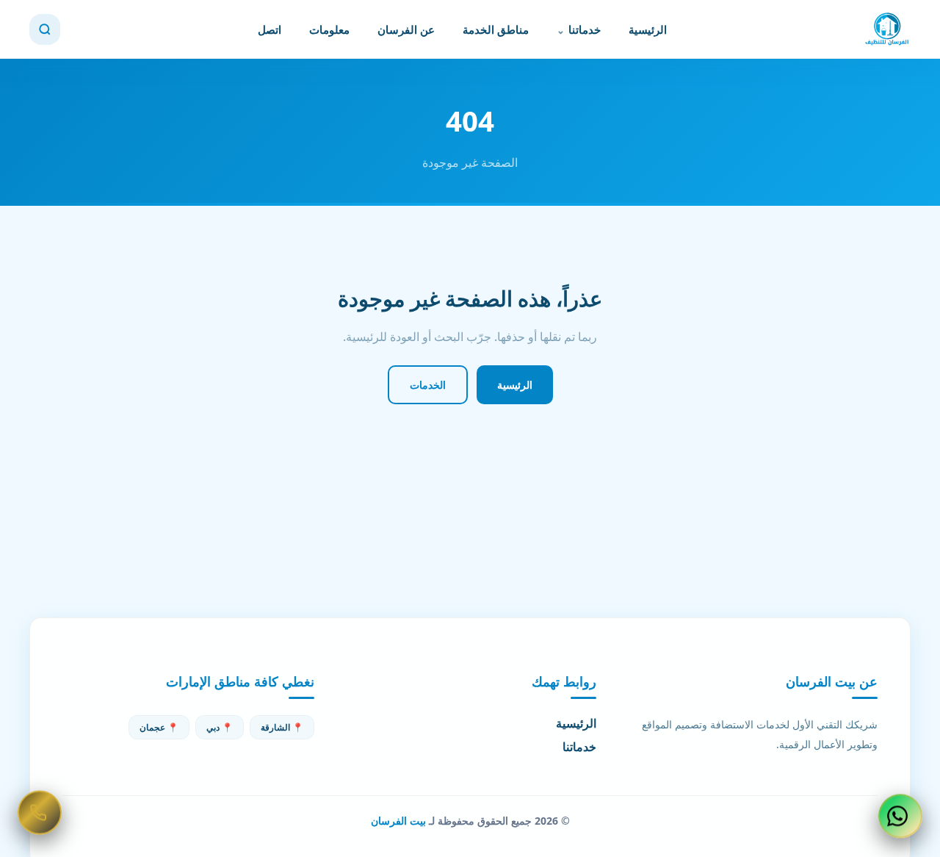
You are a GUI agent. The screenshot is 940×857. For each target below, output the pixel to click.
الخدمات (428, 385)
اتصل (269, 29)
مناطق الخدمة (496, 29)
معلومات (329, 29)
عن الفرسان (406, 29)
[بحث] (44, 29)
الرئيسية (648, 29)
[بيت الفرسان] (887, 29)
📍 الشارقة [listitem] (282, 727)
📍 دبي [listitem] (219, 727)
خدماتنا (584, 29)
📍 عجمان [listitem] (159, 727)
